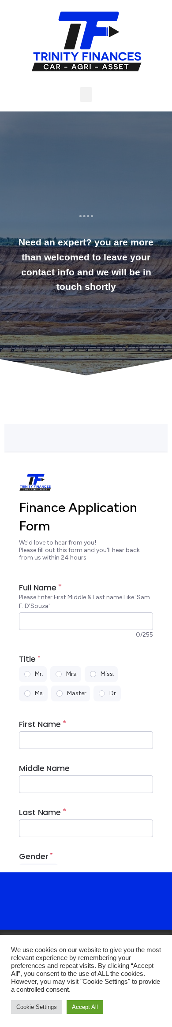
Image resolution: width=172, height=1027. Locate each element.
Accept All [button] (85, 1007)
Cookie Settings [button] (36, 1007)
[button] (86, 94)
